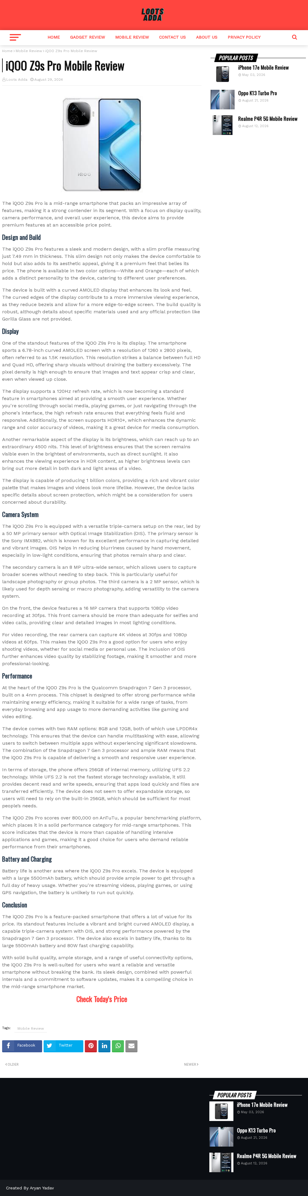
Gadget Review (87, 37)
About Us (206, 37)
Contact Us (172, 37)
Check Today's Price (101, 998)
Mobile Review (132, 37)
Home (54, 37)
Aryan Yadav (42, 1187)
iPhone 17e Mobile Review (263, 67)
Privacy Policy (244, 37)
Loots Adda (16, 79)
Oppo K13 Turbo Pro (257, 93)
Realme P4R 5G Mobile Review (267, 118)
